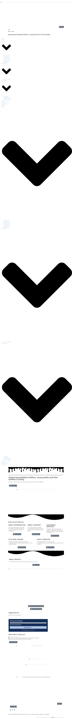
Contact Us (4, 104)
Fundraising (6, 96)
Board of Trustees (7, 79)
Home (3, 38)
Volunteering (6, 97)
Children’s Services (7, 58)
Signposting (6, 62)
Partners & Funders (7, 98)
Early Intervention (7, 55)
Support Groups (7, 61)
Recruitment (4, 103)
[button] (9, 615)
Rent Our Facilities (7, 99)
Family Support (7, 56)
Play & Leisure (6, 57)
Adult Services (6, 60)
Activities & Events (5, 102)
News (3, 101)
